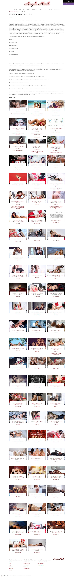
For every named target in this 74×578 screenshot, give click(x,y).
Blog (45, 9)
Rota (24, 9)
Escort (15, 11)
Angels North (11, 11)
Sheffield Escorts (26, 568)
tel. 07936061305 (40, 563)
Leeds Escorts (26, 565)
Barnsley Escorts (26, 561)
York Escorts (26, 566)
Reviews (28, 9)
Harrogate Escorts (27, 563)
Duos (20, 9)
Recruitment (57, 9)
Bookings (50, 9)
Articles (10, 570)
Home (15, 9)
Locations (34, 9)
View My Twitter (41, 565)
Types (40, 9)
